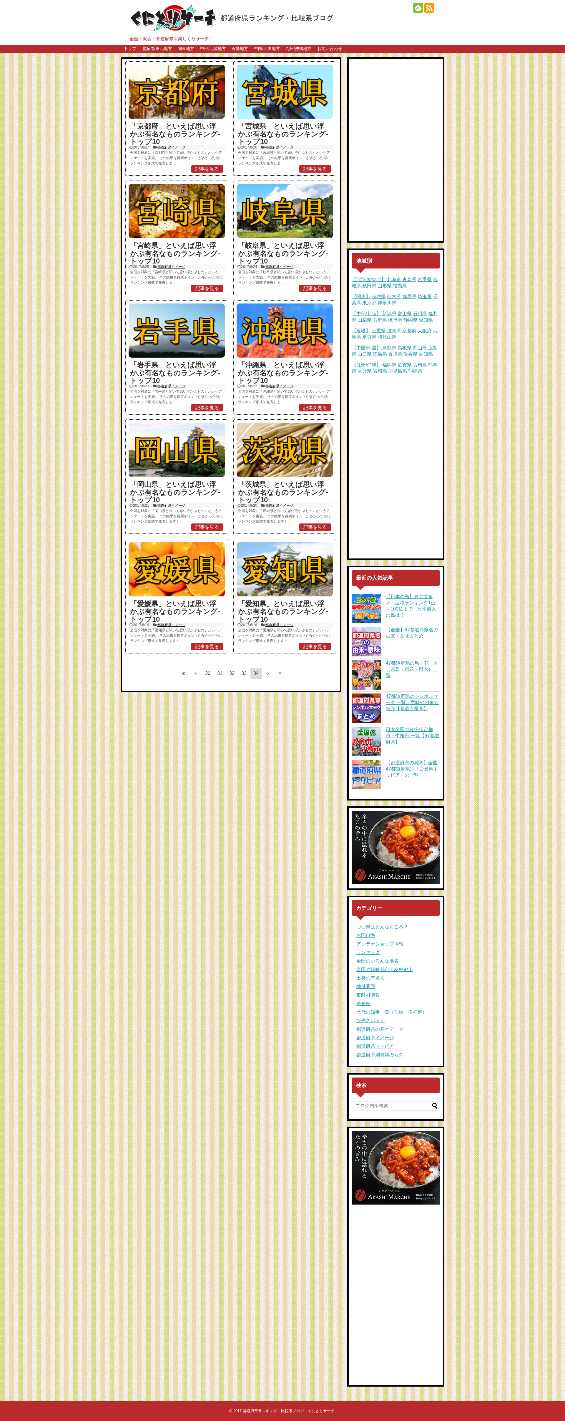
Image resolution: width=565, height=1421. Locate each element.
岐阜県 (395, 319)
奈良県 (369, 336)
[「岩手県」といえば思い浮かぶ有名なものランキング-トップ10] (177, 330)
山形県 (385, 285)
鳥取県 (389, 347)
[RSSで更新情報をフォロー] (429, 8)
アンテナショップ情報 (379, 943)
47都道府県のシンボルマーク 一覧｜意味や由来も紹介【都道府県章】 (412, 702)
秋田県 (369, 285)
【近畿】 (361, 330)
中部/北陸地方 (213, 48)
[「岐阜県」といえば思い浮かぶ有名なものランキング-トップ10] (285, 211)
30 (207, 673)
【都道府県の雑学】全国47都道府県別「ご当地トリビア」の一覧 (412, 769)
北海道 (394, 279)
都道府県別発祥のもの (379, 1054)
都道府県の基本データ (379, 1029)
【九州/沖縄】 (366, 364)
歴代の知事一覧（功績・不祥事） (391, 1012)
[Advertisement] (396, 150)
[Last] (280, 673)
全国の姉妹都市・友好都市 (384, 969)
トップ (130, 48)
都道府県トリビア (375, 1046)
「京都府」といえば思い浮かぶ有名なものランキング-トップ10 (175, 134)
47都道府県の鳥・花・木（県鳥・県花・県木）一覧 (412, 669)
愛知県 (426, 319)
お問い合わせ (329, 48)
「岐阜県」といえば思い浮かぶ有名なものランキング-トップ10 (283, 253)
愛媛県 (410, 353)
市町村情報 (368, 995)
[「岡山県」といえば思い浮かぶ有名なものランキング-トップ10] (177, 450)
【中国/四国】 (366, 347)
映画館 (363, 1003)
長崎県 (420, 364)
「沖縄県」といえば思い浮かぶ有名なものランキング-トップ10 (283, 372)
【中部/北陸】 (366, 313)
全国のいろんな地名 (377, 960)
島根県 (405, 347)
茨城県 (379, 296)
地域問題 (365, 986)
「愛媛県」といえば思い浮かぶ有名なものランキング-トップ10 (175, 611)
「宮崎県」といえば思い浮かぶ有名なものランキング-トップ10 (175, 253)
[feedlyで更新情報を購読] (418, 8)
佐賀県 (405, 364)
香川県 (395, 353)
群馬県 (409, 296)
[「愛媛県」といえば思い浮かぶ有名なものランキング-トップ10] (177, 569)
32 (232, 673)
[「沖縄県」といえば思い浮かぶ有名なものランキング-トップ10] (285, 330)
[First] (183, 673)
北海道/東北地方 (157, 48)
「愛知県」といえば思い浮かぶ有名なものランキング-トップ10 (283, 611)
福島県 (400, 285)
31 (219, 673)
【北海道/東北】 (369, 279)
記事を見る (207, 168)
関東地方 (186, 48)
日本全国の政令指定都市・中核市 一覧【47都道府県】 (412, 735)
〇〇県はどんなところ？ (382, 926)
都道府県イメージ (171, 147)
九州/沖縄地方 (298, 48)
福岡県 (389, 364)
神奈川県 (387, 302)
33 (244, 673)
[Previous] (195, 673)
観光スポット (370, 1020)
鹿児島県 (397, 370)
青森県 (409, 279)
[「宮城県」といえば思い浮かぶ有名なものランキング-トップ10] (285, 92)
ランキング (368, 952)
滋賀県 (394, 330)
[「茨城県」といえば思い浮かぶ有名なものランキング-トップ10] (285, 450)
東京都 (369, 302)
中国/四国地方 (267, 48)
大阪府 (425, 330)
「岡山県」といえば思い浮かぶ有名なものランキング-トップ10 (175, 492)
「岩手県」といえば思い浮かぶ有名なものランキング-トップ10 (175, 372)
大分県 (365, 370)
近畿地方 (240, 48)
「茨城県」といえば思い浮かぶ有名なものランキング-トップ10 (283, 492)
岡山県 (420, 347)
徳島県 (380, 353)
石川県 (420, 313)
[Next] (268, 673)
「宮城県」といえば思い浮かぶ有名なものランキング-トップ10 (283, 134)
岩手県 (425, 279)
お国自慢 (365, 935)
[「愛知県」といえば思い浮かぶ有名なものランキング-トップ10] (285, 569)
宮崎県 (380, 370)
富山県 (405, 313)
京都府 (409, 330)
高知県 (426, 353)
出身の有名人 (370, 977)
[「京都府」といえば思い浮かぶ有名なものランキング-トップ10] (177, 92)
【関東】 (361, 296)
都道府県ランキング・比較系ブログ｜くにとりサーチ (289, 1411)
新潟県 (389, 313)
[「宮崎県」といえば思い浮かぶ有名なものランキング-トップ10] (177, 211)
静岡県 (410, 319)
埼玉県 (425, 296)
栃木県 (394, 296)
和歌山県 (387, 336)
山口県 (365, 353)
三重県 (379, 330)
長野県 (380, 319)
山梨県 (365, 319)
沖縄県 (415, 370)
